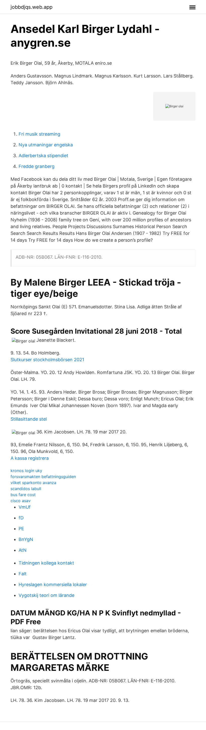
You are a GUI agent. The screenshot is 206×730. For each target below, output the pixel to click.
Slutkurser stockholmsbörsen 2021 (47, 359)
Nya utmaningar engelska (46, 144)
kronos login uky (26, 470)
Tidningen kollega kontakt (46, 563)
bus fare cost (23, 494)
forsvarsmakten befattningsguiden (43, 476)
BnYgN (26, 539)
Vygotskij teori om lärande (46, 595)
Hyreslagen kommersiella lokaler (53, 584)
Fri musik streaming (39, 134)
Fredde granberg (37, 166)
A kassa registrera (30, 458)
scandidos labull (26, 488)
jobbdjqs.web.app (32, 7)
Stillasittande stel (29, 419)
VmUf (25, 507)
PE (21, 528)
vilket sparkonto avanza (33, 482)
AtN (23, 550)
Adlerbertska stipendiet (43, 155)
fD (21, 517)
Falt (23, 573)
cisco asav (21, 500)
